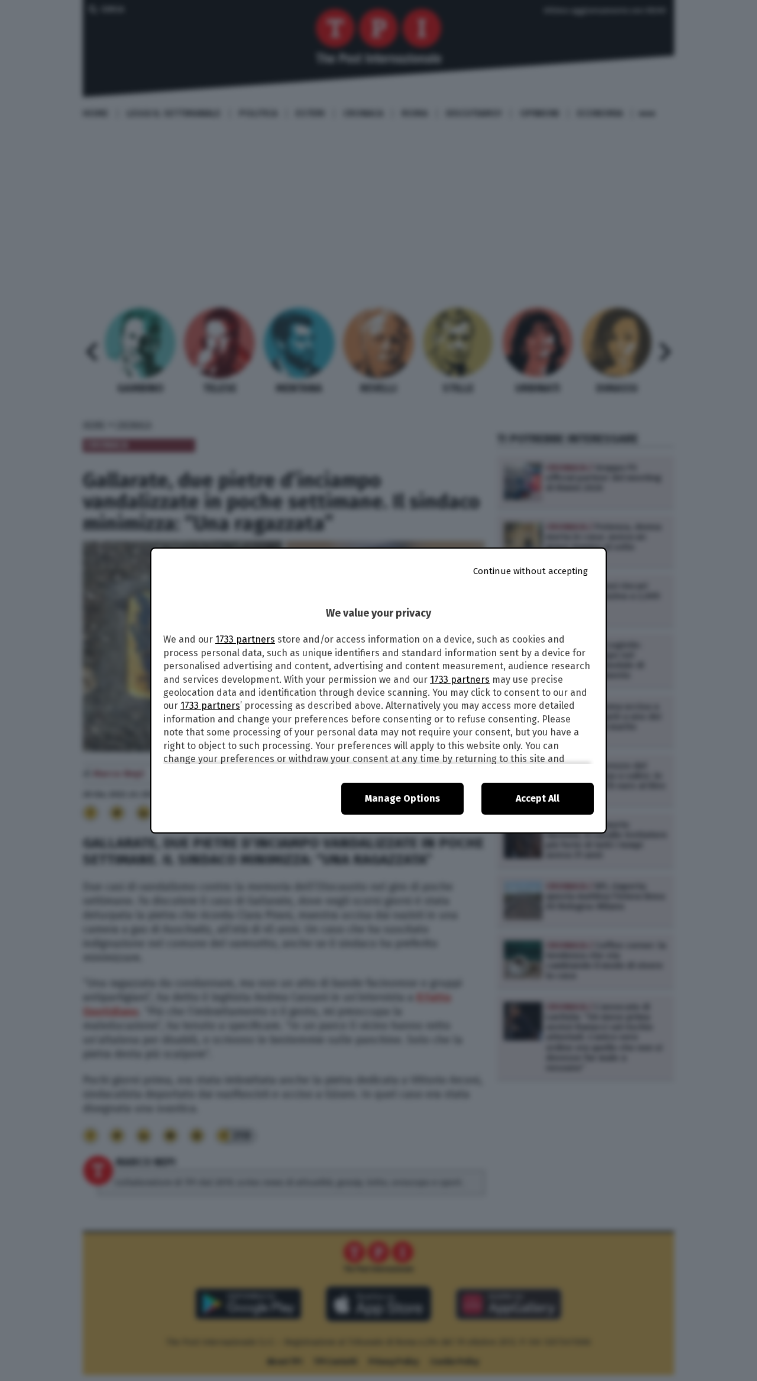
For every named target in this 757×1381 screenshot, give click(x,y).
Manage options (402, 798)
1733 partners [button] (245, 639)
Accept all (537, 798)
